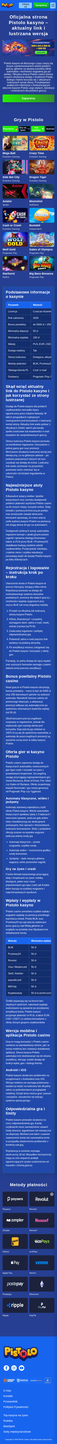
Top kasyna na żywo (15, 1415)
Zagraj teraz (28, 98)
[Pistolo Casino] (7, 5)
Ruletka (8, 1420)
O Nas (7, 1390)
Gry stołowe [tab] (38, 128)
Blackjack (9, 1426)
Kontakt (8, 1396)
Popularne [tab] (10, 129)
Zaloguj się (25, 5)
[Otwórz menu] (53, 5)
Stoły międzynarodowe (17, 1431)
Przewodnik (10, 1401)
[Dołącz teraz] (28, 47)
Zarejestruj (41, 5)
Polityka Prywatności (15, 1407)
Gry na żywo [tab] (24, 128)
